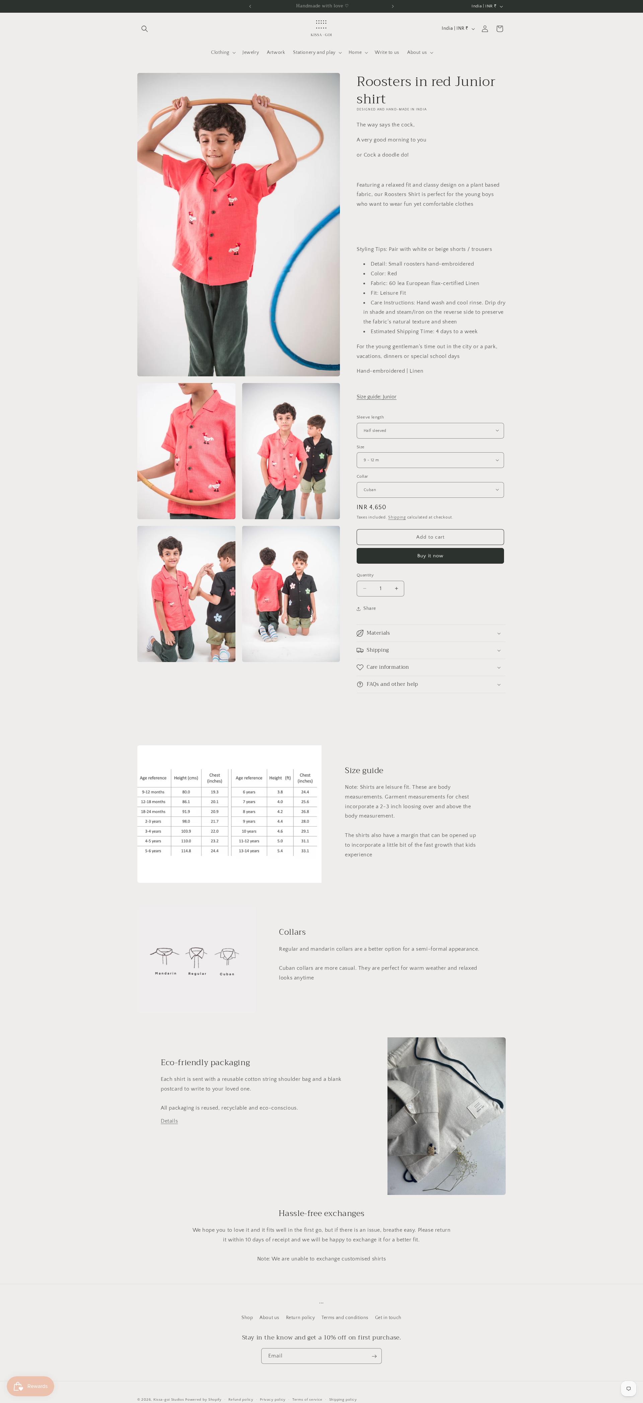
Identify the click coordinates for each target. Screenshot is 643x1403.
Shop (247, 1317)
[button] (144, 28)
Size (361, 446)
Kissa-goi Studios (168, 1400)
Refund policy (241, 1399)
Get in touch (388, 1317)
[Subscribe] (374, 1356)
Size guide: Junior (377, 396)
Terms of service (307, 1399)
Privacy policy (273, 1399)
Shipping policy (343, 1399)
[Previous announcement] (250, 6)
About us (269, 1317)
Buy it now (430, 556)
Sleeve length (370, 416)
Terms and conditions (345, 1317)
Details (169, 1121)
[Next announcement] (392, 6)
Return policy (300, 1317)
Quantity (365, 575)
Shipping (397, 517)
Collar (362, 476)
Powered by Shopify (203, 1400)
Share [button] (369, 608)
